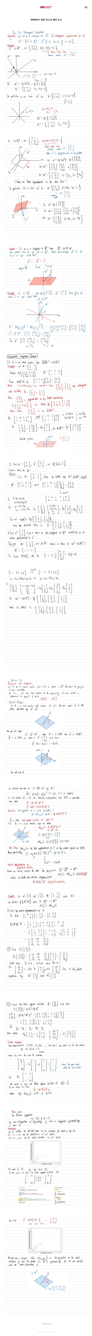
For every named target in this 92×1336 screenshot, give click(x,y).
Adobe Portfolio (50, 1332)
